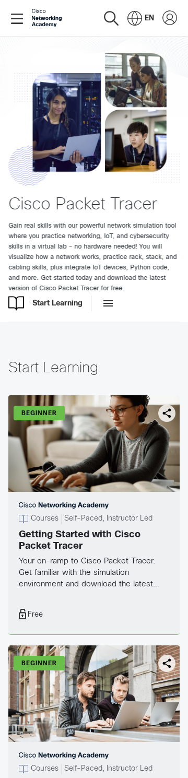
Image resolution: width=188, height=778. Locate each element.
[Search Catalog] (111, 18)
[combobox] (140, 18)
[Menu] (19, 18)
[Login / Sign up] (170, 18)
